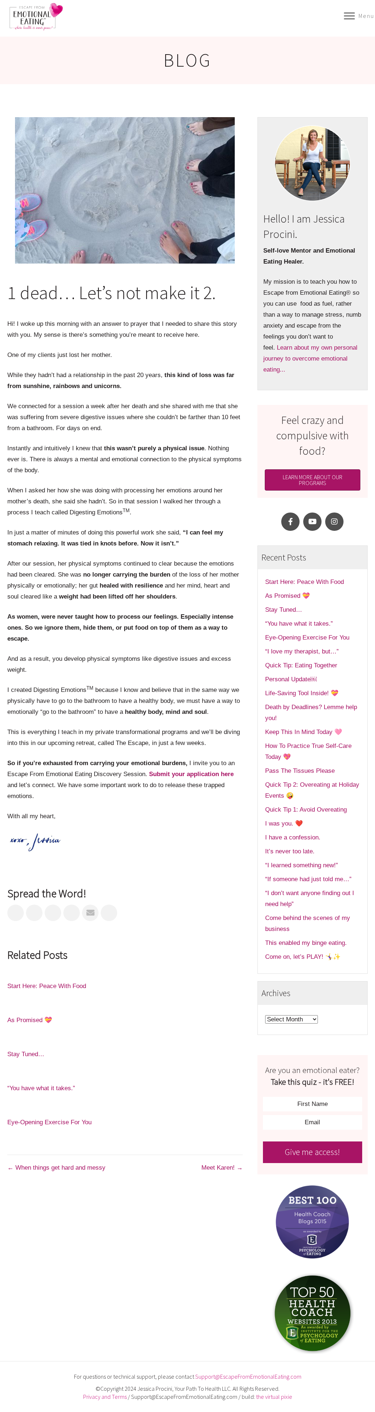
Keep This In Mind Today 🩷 (303, 732)
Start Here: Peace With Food (46, 986)
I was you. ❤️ (284, 823)
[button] (290, 522)
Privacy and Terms (105, 1396)
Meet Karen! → (222, 1167)
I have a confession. (292, 837)
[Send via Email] (90, 913)
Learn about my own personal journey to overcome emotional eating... (310, 358)
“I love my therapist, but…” (302, 651)
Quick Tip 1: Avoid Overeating (306, 809)
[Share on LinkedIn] (53, 913)
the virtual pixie (274, 1396)
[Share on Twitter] (34, 913)
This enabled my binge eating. (307, 942)
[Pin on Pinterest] (71, 913)
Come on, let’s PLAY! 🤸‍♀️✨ (303, 956)
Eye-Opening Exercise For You (49, 1122)
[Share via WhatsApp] (109, 913)
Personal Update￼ (291, 679)
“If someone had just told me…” (309, 879)
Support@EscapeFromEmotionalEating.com (248, 1376)
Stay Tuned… (25, 1054)
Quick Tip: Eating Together (301, 665)
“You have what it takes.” (41, 1088)
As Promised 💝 (29, 1020)
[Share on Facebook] (15, 913)
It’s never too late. (290, 851)
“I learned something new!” (301, 865)
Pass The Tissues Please (300, 770)
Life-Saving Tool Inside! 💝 (301, 693)
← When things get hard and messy (56, 1167)
